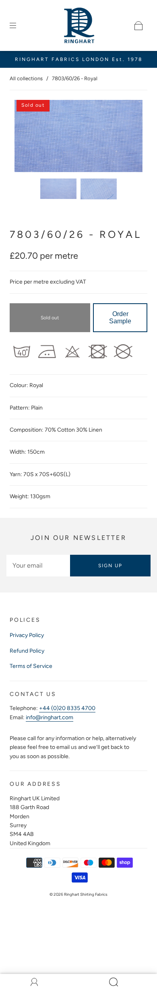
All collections (26, 78)
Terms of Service (31, 666)
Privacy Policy (27, 635)
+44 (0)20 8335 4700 (67, 708)
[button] (27, 137)
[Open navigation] (18, 26)
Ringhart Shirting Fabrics (85, 894)
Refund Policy (27, 650)
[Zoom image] (78, 137)
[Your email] (38, 565)
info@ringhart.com (49, 717)
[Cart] (138, 25)
